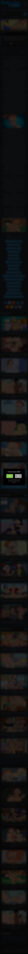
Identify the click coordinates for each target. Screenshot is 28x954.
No (18, 476)
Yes (10, 476)
